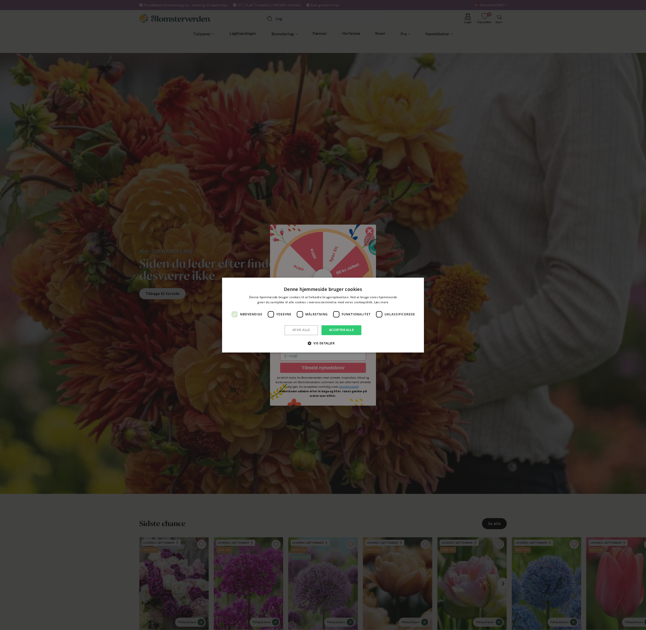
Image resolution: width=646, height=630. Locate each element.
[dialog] (323, 315)
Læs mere (381, 302)
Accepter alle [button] (341, 330)
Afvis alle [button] (301, 330)
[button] (323, 343)
